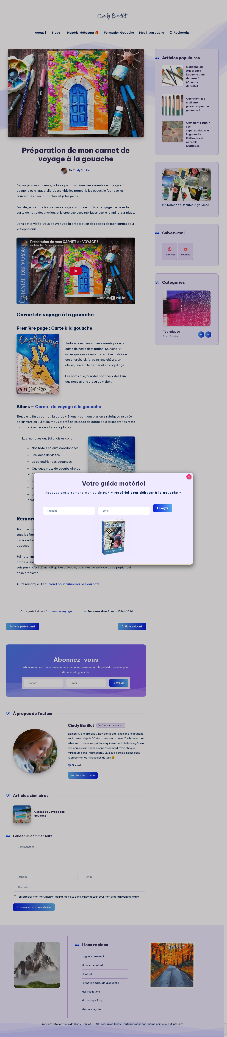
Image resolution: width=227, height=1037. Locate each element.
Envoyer (162, 508)
